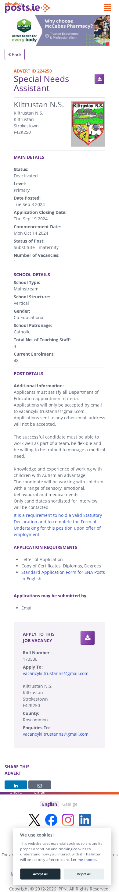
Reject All (84, 874)
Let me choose (83, 859)
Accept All (40, 874)
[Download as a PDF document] (99, 79)
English (49, 804)
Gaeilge (70, 804)
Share (16, 784)
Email (39, 784)
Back (16, 54)
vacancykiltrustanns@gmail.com (55, 673)
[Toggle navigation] (107, 7)
